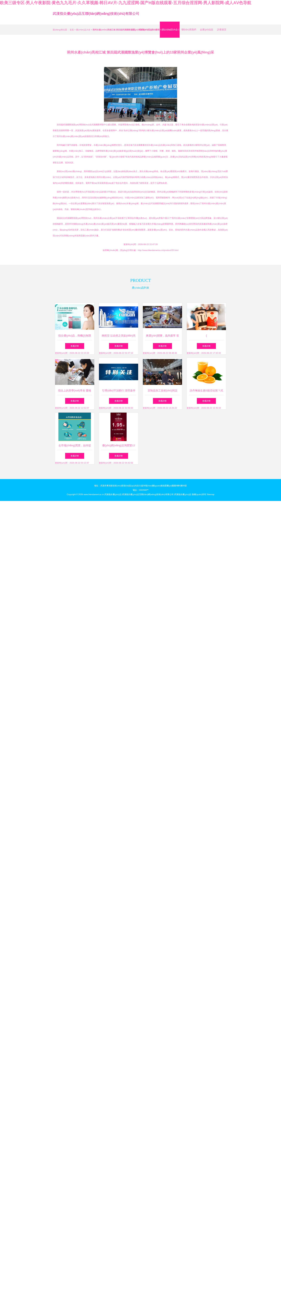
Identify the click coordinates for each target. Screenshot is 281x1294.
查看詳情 (75, 346)
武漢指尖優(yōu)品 (112, 494)
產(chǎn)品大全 (83, 29)
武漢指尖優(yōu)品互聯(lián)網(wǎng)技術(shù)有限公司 (96, 13)
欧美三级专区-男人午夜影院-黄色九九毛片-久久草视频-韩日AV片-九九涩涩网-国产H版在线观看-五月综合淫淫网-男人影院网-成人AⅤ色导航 (125, 2)
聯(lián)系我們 (188, 29)
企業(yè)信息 (206, 29)
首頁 (72, 29)
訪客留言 (221, 29)
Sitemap (210, 494)
